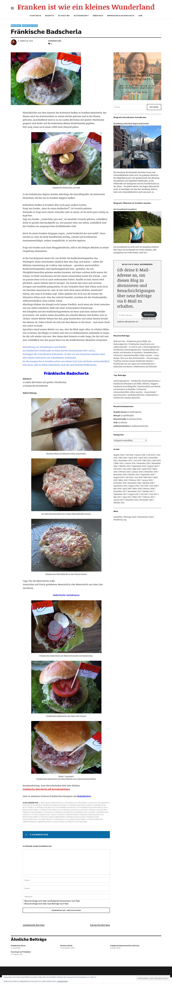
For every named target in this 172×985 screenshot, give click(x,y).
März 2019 (123, 480)
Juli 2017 (144, 494)
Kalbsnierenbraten (140, 426)
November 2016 (146, 499)
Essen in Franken (32, 805)
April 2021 (156, 460)
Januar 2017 (118, 499)
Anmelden (117, 517)
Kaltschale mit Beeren (122, 366)
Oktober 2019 (133, 474)
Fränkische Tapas (30, 26)
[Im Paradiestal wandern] (137, 244)
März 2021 (119, 463)
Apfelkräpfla (128, 415)
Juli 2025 (151, 455)
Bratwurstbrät (135, 419)
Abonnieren (149, 314)
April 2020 (146, 469)
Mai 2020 (137, 469)
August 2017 (133, 494)
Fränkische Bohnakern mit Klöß (127, 383)
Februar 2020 (124, 471)
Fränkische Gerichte (50, 809)
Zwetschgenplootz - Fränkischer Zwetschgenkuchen (136, 381)
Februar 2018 (148, 488)
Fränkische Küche (97, 809)
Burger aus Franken (76, 802)
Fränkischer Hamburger (52, 816)
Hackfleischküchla (136, 395)
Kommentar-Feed (145, 517)
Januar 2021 (130, 463)
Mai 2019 (148, 477)
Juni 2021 (137, 460)
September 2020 (139, 466)
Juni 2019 (138, 477)
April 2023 (133, 457)
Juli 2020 (117, 469)
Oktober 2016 (118, 502)
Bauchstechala (119, 395)
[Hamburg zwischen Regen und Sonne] (137, 169)
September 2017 (120, 494)
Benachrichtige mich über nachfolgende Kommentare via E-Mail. (52, 900)
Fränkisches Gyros (18, 945)
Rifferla (146, 383)
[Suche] (19, 8)
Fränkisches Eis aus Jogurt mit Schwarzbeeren (133, 363)
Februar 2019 (134, 480)
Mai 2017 (117, 497)
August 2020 (153, 466)
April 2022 (143, 457)
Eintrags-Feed (130, 517)
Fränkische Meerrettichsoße (38, 812)
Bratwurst (16, 26)
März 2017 (137, 497)
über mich (98, 15)
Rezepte (49, 15)
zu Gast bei (64, 15)
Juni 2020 (127, 469)
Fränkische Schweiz (86, 812)
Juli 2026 (129, 455)
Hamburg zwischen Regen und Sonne (131, 123)
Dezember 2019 (151, 471)
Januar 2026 (140, 455)
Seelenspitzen (152, 395)
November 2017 (134, 491)
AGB (140, 15)
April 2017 (127, 497)
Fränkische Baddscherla (55, 805)
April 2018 (127, 488)
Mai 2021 (147, 460)
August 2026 (118, 455)
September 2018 (120, 485)
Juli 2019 (129, 477)
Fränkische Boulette (47, 807)
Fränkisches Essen (75, 816)
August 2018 (133, 485)
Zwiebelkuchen (150, 352)
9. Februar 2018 (25, 40)
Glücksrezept (81, 15)
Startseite (35, 15)
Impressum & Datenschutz (120, 15)
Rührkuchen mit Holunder (145, 366)
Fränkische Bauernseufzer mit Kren (124, 945)
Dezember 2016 (131, 499)
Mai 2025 (123, 457)
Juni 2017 (153, 494)
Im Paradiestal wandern (125, 209)
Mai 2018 (117, 488)
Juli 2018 (144, 485)
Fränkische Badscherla (81, 805)
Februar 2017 (148, 497)
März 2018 (137, 488)
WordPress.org (119, 519)
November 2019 (119, 474)
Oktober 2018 (148, 483)
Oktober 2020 (124, 466)
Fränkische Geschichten (75, 809)
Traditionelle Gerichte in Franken (69, 821)
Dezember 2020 (143, 463)
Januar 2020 (137, 471)
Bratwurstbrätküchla (52, 802)
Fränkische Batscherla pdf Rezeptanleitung (46, 789)
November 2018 (134, 483)
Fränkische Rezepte (64, 812)
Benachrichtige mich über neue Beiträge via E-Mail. (47, 903)
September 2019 (147, 474)
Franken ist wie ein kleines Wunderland (86, 6)
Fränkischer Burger (68, 814)
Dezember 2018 (119, 483)
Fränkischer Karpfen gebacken (126, 397)
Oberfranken (44, 821)
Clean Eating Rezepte (99, 802)
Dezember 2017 (119, 491)
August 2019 (118, 477)
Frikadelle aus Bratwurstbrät (71, 819)
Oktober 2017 (148, 491)
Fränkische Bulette (69, 807)
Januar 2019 (147, 480)
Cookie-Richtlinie (62, 981)
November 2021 (125, 460)
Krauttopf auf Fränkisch (21, 952)
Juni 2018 (153, 485)
